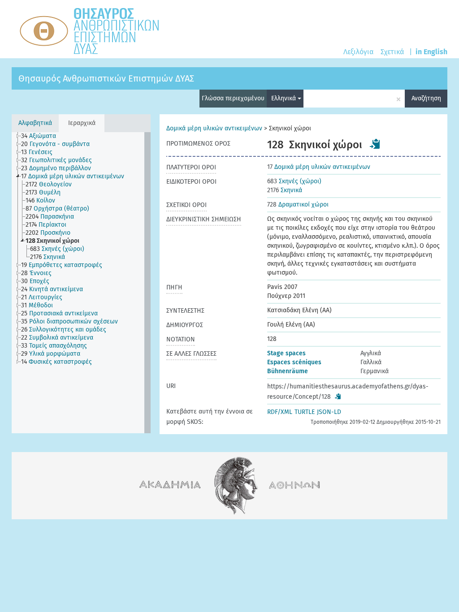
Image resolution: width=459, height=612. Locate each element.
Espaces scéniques (294, 362)
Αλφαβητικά (35, 123)
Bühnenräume (287, 371)
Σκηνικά (284, 190)
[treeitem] (42, 136)
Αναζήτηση (426, 98)
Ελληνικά (284, 98)
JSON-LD (329, 412)
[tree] (81, 282)
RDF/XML (279, 412)
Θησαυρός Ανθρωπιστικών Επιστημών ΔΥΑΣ (106, 78)
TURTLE (304, 412)
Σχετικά (392, 51)
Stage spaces (286, 353)
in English (431, 51)
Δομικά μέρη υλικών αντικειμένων (214, 128)
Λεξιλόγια (358, 51)
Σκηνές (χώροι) (294, 181)
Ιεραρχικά (81, 123)
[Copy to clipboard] (375, 143)
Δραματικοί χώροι (298, 204)
